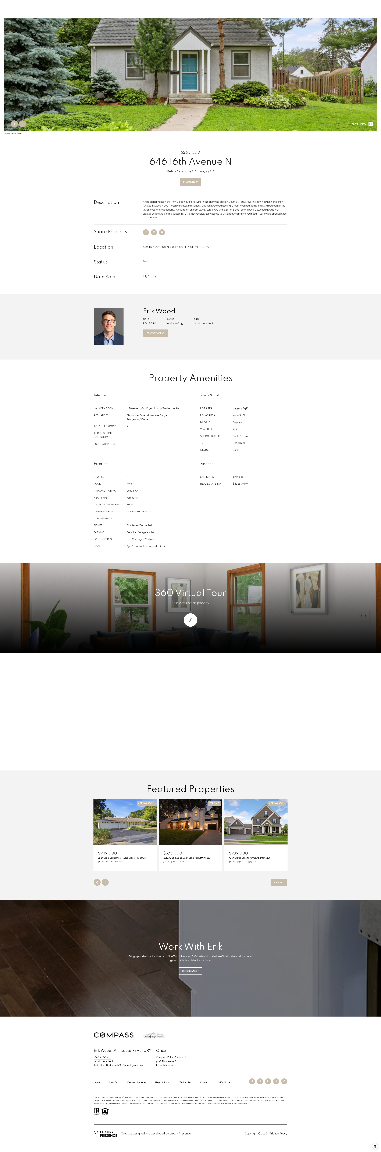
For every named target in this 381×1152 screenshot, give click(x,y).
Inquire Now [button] (190, 182)
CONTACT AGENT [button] (155, 333)
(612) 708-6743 (175, 323)
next (22, 123)
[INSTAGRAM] (260, 1081)
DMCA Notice (223, 1082)
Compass (145, 1097)
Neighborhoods (163, 1082)
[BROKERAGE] (284, 1081)
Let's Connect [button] (190, 971)
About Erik (113, 1082)
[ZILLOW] (276, 1081)
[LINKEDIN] (268, 1081)
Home (97, 1082)
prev (14, 123)
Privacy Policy (278, 1133)
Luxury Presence (180, 1133)
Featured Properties (136, 1082)
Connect (204, 1082)
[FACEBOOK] (252, 1081)
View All (279, 882)
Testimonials (185, 1082)
